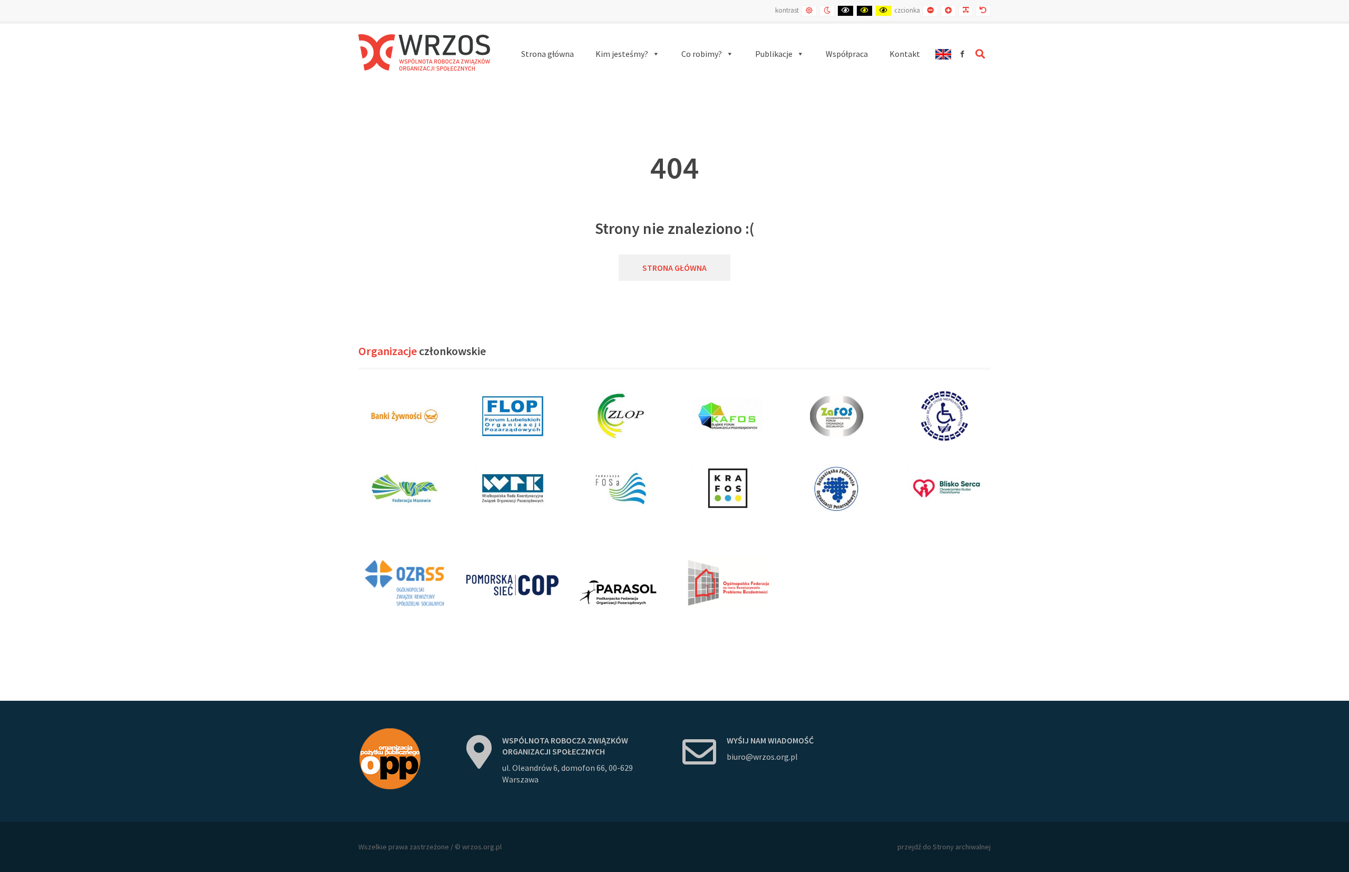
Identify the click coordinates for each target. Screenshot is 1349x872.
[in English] (943, 54)
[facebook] (962, 54)
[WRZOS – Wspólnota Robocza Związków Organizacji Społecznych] (424, 52)
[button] (627, 54)
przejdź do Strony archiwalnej (944, 846)
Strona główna (674, 267)
